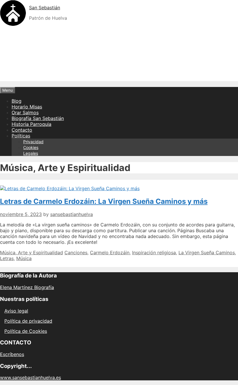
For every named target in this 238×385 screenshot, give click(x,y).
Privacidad (33, 141)
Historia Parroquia (31, 124)
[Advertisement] (119, 67)
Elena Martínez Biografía (27, 287)
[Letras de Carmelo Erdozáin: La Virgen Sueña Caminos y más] (70, 188)
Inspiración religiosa (154, 252)
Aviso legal (16, 311)
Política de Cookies (25, 331)
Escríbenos (12, 354)
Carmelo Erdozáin (109, 252)
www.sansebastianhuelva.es (30, 377)
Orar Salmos (25, 112)
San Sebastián (44, 7)
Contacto (22, 130)
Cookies (30, 147)
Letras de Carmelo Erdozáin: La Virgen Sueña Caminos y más (104, 201)
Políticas (21, 136)
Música (24, 258)
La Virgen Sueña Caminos (206, 252)
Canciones (75, 252)
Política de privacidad (28, 321)
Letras (7, 258)
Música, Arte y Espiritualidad (31, 252)
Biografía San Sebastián (38, 118)
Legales (30, 153)
